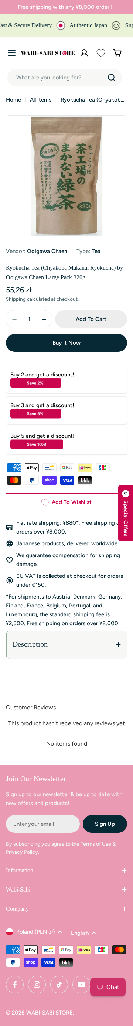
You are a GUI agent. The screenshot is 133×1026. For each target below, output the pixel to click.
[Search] (111, 77)
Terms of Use (96, 844)
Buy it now (66, 343)
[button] (125, 513)
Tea (96, 251)
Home (13, 99)
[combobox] (64, 77)
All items (40, 99)
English (80, 933)
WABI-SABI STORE (49, 1012)
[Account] (84, 52)
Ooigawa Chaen (47, 251)
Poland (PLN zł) (35, 931)
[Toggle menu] (11, 52)
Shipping (16, 299)
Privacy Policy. (22, 852)
